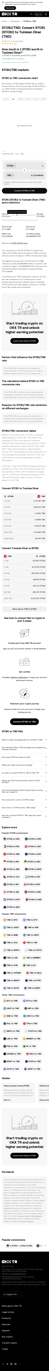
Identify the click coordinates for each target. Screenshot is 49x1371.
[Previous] (3, 1245)
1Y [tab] (36, 99)
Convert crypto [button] (9, 1343)
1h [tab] (6, 99)
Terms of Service (26, 1221)
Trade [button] (5, 1349)
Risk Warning (37, 1216)
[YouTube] (15, 1364)
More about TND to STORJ (25, 609)
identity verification (19, 677)
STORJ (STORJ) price (19, 243)
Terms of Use (22, 1216)
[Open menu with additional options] (46, 14)
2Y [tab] (43, 99)
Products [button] (6, 1318)
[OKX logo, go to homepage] (9, 14)
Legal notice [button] (8, 1312)
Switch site (10, 8)
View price (44, 1100)
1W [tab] (21, 99)
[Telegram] (7, 1364)
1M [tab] (28, 99)
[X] (3, 1364)
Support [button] (6, 1330)
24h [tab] (13, 99)
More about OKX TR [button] (12, 1306)
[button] (31, 14)
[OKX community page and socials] (20, 1364)
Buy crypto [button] (7, 1336)
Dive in (7, 1100)
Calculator (15, 21)
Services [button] (6, 1324)
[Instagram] (11, 1364)
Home (4, 21)
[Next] (45, 1245)
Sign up (38, 14)
